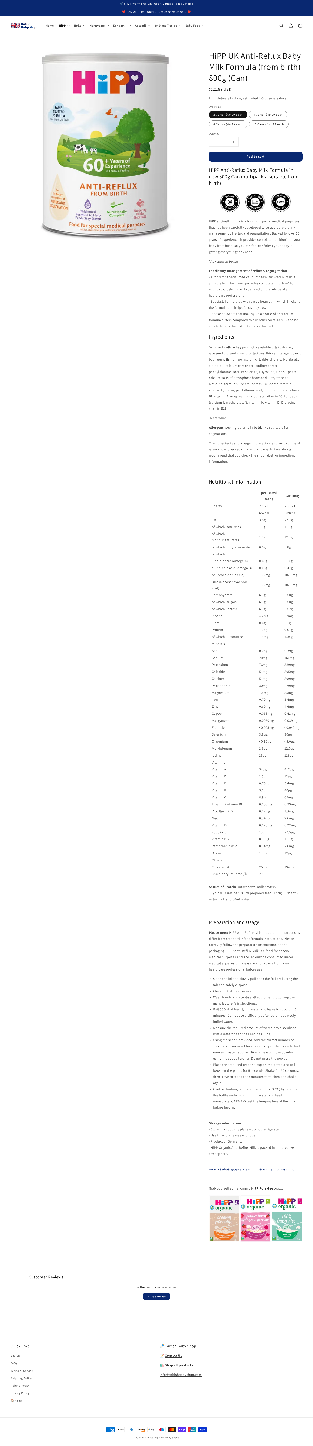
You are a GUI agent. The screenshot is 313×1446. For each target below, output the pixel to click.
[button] (63, 25)
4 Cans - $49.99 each (268, 115)
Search (15, 1356)
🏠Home (17, 1401)
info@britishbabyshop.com (181, 1374)
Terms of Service (22, 1371)
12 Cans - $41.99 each (268, 124)
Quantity (214, 133)
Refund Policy (20, 1386)
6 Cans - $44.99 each (228, 124)
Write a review (156, 1296)
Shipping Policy (21, 1378)
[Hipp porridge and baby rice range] (255, 1240)
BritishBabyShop (150, 1437)
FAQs (14, 1363)
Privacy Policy (20, 1393)
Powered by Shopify (169, 1437)
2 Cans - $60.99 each (228, 115)
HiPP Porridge (262, 1188)
